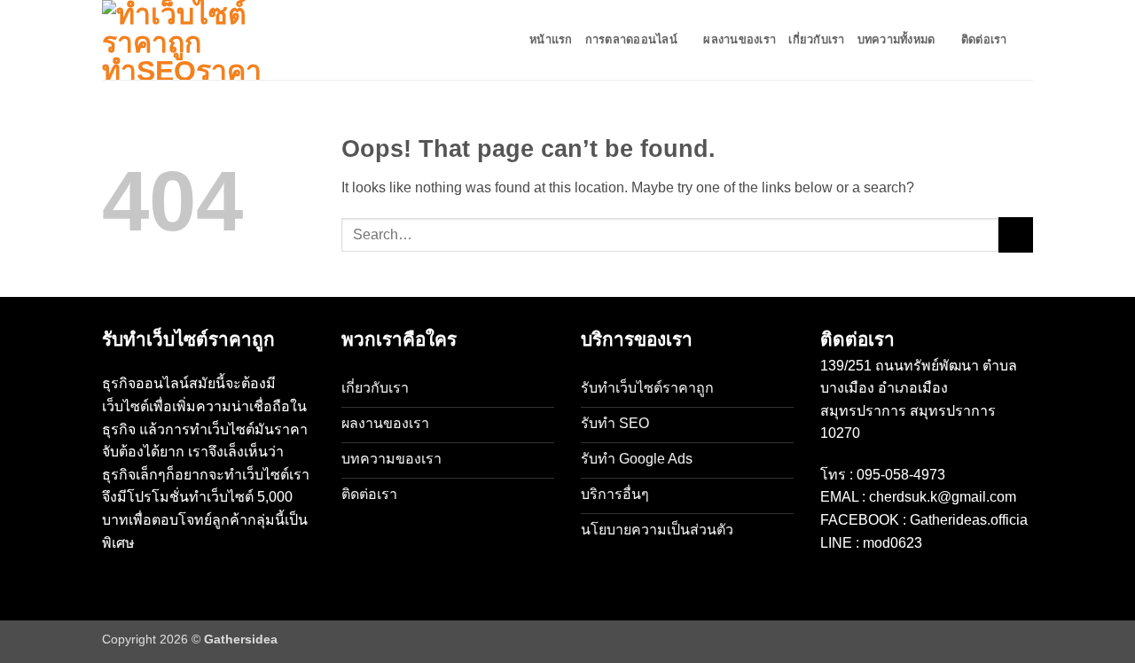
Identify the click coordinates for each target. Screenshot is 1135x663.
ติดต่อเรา (984, 39)
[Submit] (1015, 234)
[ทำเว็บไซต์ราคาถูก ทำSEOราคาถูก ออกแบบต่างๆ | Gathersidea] (190, 40)
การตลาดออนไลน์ (631, 39)
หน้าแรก (551, 39)
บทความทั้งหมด (896, 39)
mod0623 (892, 542)
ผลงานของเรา (739, 39)
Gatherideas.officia (969, 519)
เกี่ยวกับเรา (816, 39)
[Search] (1026, 40)
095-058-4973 (901, 474)
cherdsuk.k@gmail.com (942, 496)
